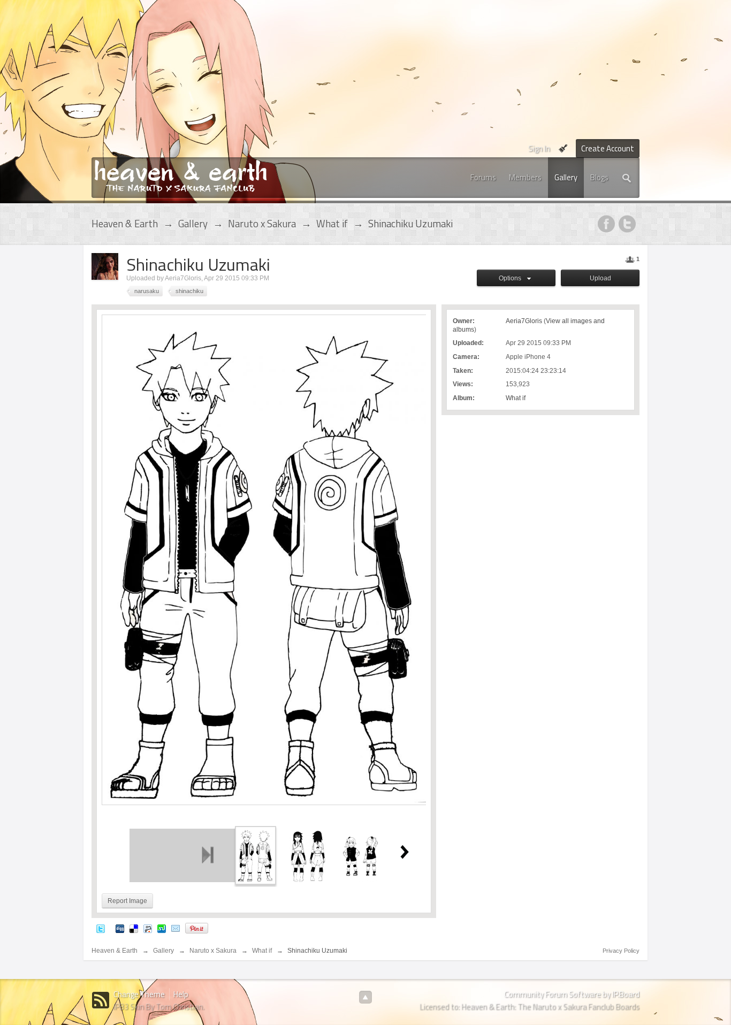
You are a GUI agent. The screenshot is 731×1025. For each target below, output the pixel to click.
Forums (483, 177)
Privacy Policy (621, 950)
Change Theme (139, 994)
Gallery (565, 177)
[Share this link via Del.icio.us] (134, 928)
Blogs (599, 177)
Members (525, 177)
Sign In (539, 148)
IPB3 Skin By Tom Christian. (158, 1006)
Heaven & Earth (115, 950)
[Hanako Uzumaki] (360, 855)
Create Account (607, 148)
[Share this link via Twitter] (100, 928)
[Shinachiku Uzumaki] (255, 855)
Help (180, 994)
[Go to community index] (181, 175)
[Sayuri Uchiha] (308, 855)
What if (516, 398)
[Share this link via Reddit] (147, 928)
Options (511, 278)
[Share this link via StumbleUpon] (161, 928)
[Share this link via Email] (175, 928)
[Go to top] (365, 997)
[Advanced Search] (627, 177)
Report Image (127, 901)
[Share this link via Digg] (120, 928)
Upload (600, 278)
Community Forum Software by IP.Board (571, 994)
